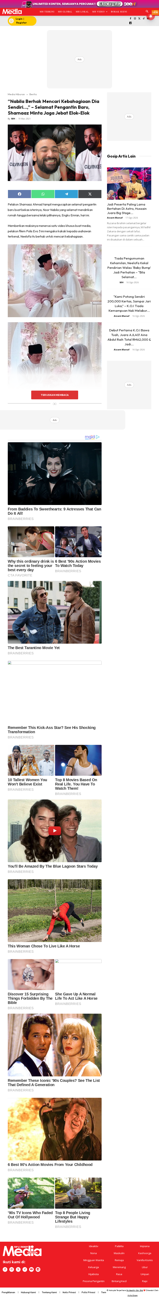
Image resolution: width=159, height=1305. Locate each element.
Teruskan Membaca (55, 394)
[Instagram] (135, 19)
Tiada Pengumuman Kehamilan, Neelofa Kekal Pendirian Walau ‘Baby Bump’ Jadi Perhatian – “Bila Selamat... (129, 267)
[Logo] (12, 11)
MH (13, 118)
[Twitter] (139, 19)
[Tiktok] (144, 19)
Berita (33, 94)
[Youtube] (31, 1269)
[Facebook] (130, 19)
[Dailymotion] (130, 23)
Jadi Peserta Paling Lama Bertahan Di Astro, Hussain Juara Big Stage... (127, 208)
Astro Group (132, 1295)
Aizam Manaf (115, 217)
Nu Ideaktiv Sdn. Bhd (134, 1290)
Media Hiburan (16, 94)
